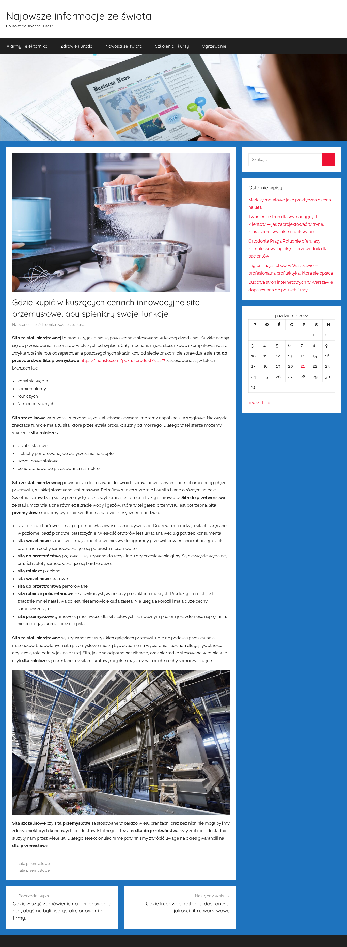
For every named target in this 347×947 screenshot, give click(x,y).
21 (303, 366)
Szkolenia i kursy (172, 46)
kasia (81, 324)
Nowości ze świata (123, 46)
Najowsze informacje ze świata (79, 15)
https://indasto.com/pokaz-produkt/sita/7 (122, 360)
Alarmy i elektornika (27, 46)
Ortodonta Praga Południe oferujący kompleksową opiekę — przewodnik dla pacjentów (287, 248)
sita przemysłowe (34, 863)
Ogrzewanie (214, 46)
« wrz (253, 402)
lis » (266, 402)
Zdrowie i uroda (76, 46)
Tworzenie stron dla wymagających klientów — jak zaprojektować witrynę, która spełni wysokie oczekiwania (286, 224)
